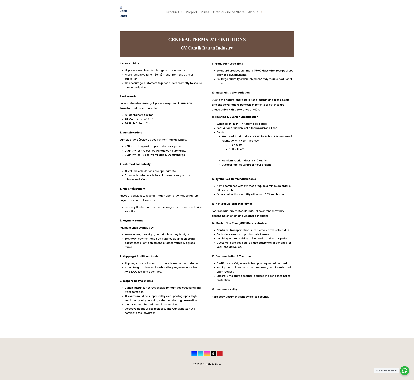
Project (191, 12)
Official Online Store (229, 12)
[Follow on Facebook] (194, 353)
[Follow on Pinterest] (220, 353)
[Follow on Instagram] (207, 353)
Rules (205, 12)
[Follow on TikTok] (213, 353)
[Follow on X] (200, 353)
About (253, 12)
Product (172, 12)
